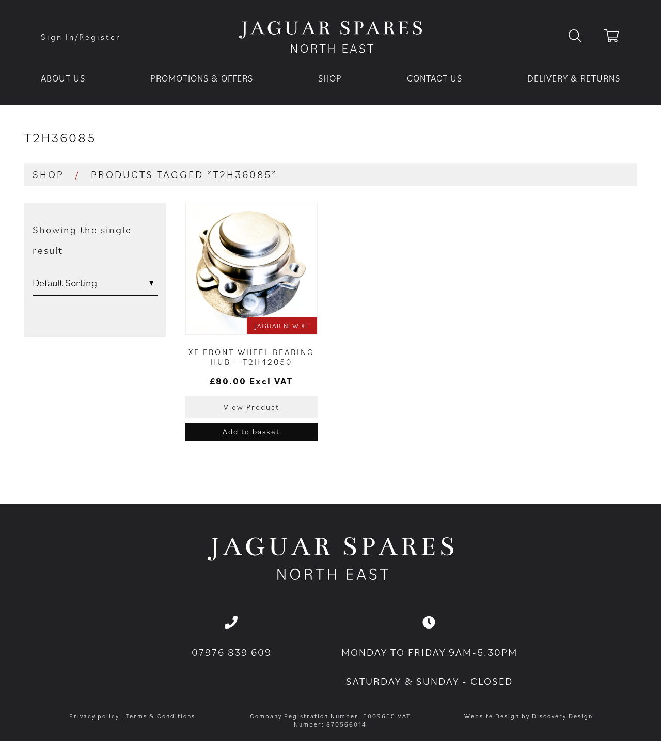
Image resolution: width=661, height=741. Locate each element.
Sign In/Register (81, 36)
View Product (251, 407)
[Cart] (612, 38)
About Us (63, 78)
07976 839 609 (232, 652)
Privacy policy (94, 716)
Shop (330, 78)
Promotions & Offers (201, 78)
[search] (583, 36)
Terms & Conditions (160, 716)
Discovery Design (562, 716)
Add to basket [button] (251, 432)
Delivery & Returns (573, 78)
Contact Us (434, 78)
